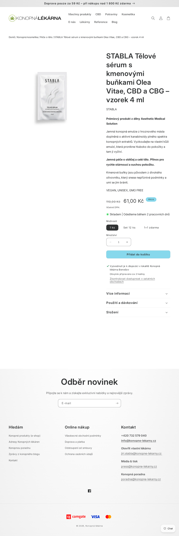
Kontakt (13, 460)
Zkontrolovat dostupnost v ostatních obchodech (132, 280)
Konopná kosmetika (27, 37)
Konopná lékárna (94, 526)
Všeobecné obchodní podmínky (83, 435)
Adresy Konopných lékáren (24, 441)
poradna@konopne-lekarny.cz (141, 479)
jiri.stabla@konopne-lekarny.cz (141, 453)
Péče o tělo (46, 37)
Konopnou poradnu (19, 447)
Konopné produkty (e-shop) (24, 435)
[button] (153, 18)
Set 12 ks (129, 227)
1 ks (112, 227)
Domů (12, 37)
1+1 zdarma (151, 227)
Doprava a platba (75, 441)
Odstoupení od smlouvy (78, 447)
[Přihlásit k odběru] (117, 403)
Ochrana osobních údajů (79, 454)
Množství (111, 235)
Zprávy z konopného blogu (24, 454)
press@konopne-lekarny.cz (139, 466)
